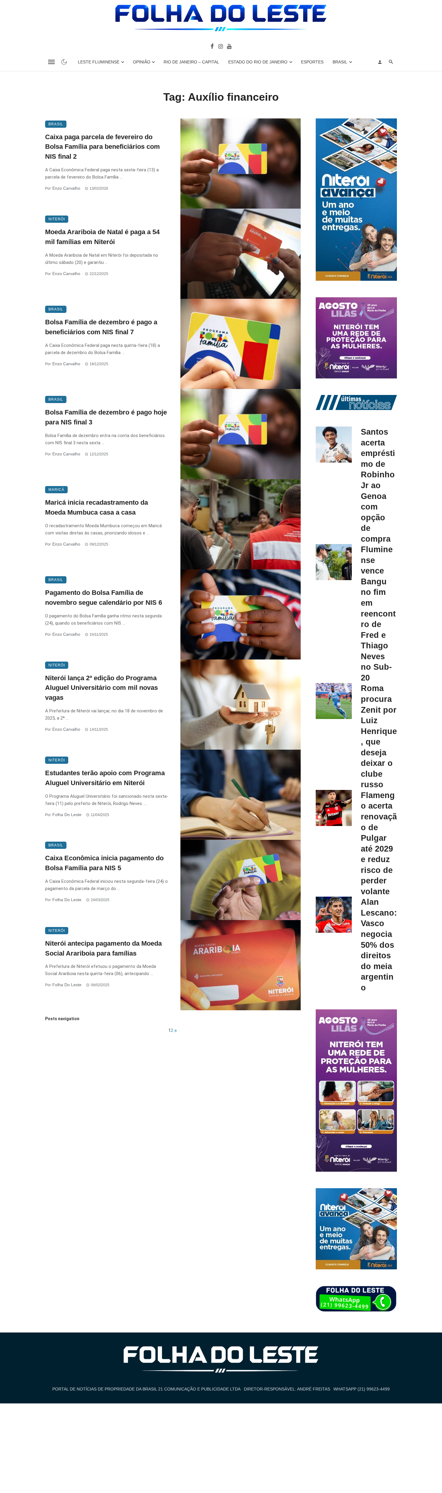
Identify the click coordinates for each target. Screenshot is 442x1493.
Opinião (141, 62)
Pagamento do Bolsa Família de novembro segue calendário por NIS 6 (103, 597)
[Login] (379, 62)
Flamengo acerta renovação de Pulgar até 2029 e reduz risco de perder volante (379, 843)
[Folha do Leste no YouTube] (229, 46)
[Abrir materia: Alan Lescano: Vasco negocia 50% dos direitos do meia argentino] (334, 915)
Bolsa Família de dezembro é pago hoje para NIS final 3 (106, 417)
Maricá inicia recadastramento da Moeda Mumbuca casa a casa (96, 507)
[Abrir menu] (51, 62)
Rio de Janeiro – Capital (191, 62)
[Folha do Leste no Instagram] (220, 46)
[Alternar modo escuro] (64, 61)
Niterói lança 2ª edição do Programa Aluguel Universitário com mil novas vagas (101, 688)
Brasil (340, 62)
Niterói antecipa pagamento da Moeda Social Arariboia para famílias (103, 948)
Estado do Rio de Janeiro (257, 62)
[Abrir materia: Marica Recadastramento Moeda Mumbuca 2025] (240, 524)
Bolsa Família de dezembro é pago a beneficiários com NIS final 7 (101, 327)
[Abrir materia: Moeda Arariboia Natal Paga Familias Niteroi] (240, 254)
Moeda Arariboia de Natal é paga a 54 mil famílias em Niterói (102, 237)
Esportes (312, 62)
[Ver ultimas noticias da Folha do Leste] (356, 402)
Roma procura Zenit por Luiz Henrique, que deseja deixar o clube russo (379, 736)
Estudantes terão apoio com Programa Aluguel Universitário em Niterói (105, 778)
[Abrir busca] (391, 62)
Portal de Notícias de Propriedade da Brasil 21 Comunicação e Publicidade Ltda (146, 1389)
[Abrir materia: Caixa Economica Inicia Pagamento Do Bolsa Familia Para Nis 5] (240, 880)
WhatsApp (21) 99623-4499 (361, 1389)
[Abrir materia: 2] (175, 1030)
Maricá (56, 490)
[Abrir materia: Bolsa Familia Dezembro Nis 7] (240, 344)
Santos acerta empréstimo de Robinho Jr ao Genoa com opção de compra (378, 485)
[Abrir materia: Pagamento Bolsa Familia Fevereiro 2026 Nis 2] (240, 163)
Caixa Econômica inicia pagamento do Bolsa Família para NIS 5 (104, 863)
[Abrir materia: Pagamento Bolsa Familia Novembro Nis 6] (240, 614)
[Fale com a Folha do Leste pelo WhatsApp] (356, 1299)
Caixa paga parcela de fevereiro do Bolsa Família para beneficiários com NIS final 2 (102, 147)
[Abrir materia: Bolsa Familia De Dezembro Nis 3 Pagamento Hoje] (240, 434)
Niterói (56, 219)
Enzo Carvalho (66, 188)
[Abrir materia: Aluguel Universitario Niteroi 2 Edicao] (240, 704)
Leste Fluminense (98, 62)
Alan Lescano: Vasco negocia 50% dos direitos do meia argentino (379, 944)
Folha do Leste (66, 814)
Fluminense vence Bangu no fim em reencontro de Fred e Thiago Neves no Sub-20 (378, 613)
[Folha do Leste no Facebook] (212, 46)
